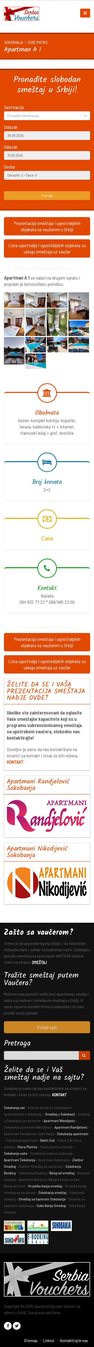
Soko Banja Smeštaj (51, 1205)
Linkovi (49, 1340)
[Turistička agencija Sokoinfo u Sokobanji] (15, 1239)
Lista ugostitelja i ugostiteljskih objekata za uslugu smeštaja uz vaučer (47, 248)
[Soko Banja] (15, 1226)
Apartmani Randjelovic (71, 1127)
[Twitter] (17, 1326)
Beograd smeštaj (61, 1173)
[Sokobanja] (62, 1226)
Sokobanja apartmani (72, 1133)
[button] (47, 115)
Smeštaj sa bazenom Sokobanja (42, 1199)
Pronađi (47, 195)
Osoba (9, 167)
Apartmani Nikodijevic (59, 1120)
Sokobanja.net (14, 1107)
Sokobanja (13, 42)
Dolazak (11, 127)
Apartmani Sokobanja (19, 1160)
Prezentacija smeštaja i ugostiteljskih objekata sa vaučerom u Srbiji (47, 226)
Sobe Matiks (38, 42)
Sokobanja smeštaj (52, 1192)
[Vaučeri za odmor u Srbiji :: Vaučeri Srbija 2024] (23, 13)
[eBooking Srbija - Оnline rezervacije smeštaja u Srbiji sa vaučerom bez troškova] (39, 1239)
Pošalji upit (47, 1027)
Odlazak (10, 147)
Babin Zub (47, 1140)
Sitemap (31, 1340)
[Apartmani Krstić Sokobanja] (39, 1226)
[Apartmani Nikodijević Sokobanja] (47, 883)
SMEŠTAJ (39, 962)
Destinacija (14, 107)
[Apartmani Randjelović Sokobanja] (47, 816)
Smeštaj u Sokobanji (60, 1114)
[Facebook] (8, 1326)
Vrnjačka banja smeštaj (45, 1186)
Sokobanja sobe (15, 1153)
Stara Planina (27, 1147)
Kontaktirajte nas (74, 1340)
